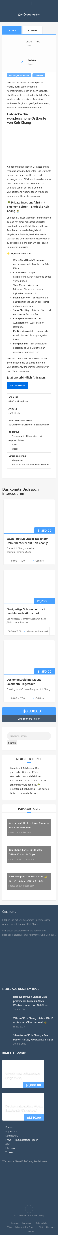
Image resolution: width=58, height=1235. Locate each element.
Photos (32, 30)
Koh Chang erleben (29, 14)
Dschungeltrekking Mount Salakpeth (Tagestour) (24, 1108)
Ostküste (39, 75)
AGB (7, 1144)
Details (12, 30)
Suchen (12, 742)
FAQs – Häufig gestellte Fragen (21, 1139)
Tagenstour (17, 385)
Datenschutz (11, 1135)
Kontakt (9, 1127)
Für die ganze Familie (19, 75)
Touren (9, 1152)
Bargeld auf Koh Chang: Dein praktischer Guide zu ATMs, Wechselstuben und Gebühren (25, 772)
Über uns (10, 1148)
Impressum (11, 1131)
